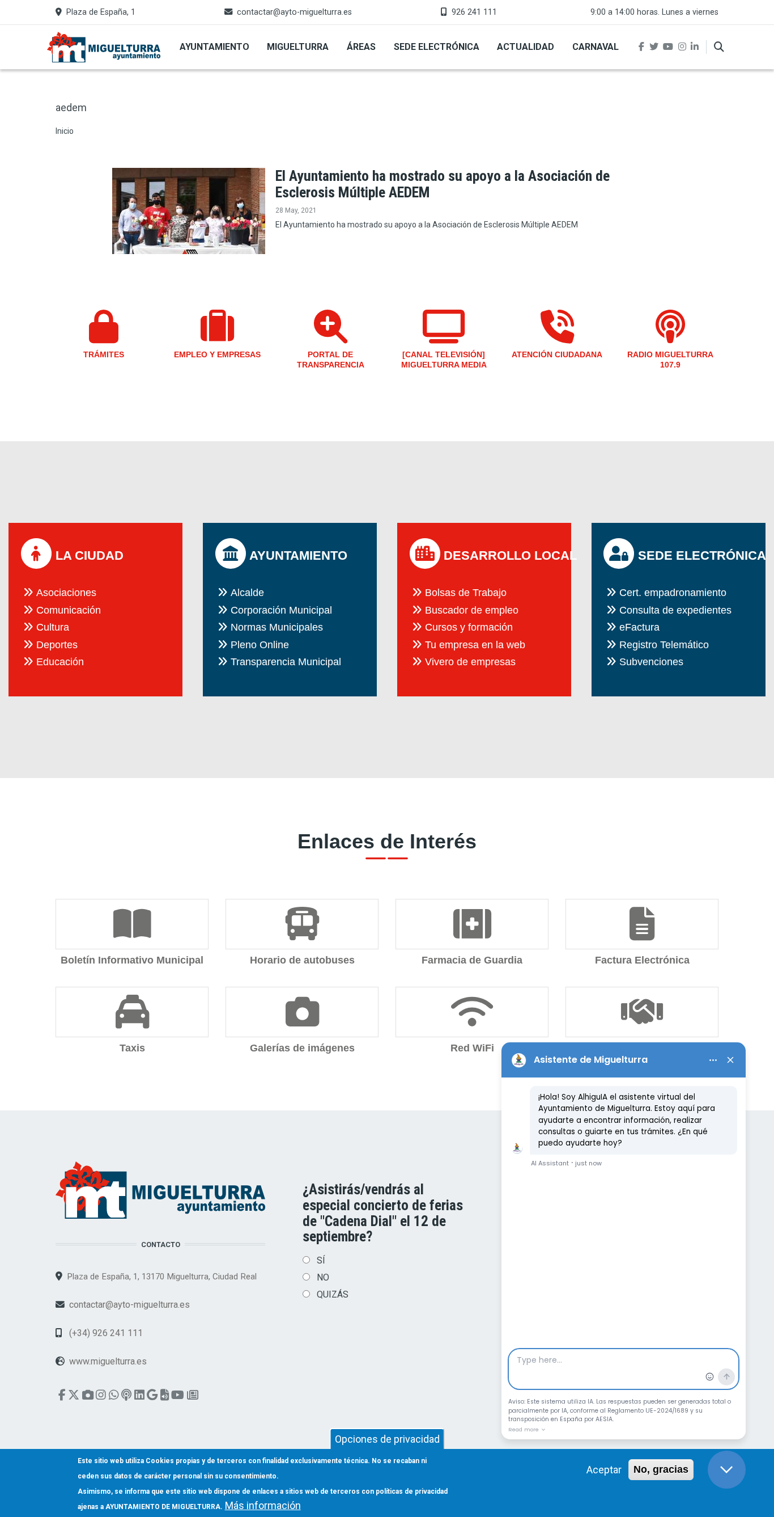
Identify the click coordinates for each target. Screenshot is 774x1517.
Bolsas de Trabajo (466, 592)
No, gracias (660, 1469)
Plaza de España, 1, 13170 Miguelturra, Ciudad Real (162, 1276)
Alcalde (247, 592)
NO (323, 1277)
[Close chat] (727, 1470)
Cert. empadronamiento (672, 592)
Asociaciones (66, 592)
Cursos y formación (469, 627)
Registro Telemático (664, 644)
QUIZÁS (332, 1294)
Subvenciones (651, 661)
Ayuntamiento (214, 46)
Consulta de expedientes (675, 610)
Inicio (65, 131)
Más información (263, 1505)
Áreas (361, 46)
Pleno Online (260, 644)
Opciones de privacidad (387, 1439)
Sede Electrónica (436, 46)
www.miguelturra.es (108, 1361)
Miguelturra (298, 46)
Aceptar (604, 1470)
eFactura (639, 627)
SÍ (321, 1260)
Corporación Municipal (281, 610)
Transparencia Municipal (286, 661)
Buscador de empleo (471, 610)
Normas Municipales (277, 627)
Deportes (57, 644)
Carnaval (595, 46)
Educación (60, 661)
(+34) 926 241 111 (105, 1333)
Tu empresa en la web (475, 644)
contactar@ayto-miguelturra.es (294, 12)
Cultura (52, 627)
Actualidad (525, 46)
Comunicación (68, 610)
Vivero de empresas (470, 661)
